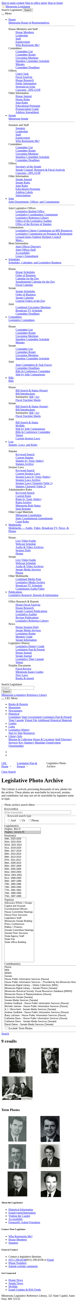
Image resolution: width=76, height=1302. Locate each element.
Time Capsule (16, 720)
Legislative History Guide (30, 646)
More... (20, 240)
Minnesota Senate (18, 118)
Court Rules (22, 521)
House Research (25, 80)
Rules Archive (23, 502)
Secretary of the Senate (28, 166)
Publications (15, 591)
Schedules (14, 259)
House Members (25, 32)
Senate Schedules (25, 291)
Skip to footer (55, 2)
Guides (12, 723)
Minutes (20, 64)
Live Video (22, 540)
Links (11, 726)
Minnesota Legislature (17, 6)
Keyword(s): (11, 808)
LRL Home (4, 765)
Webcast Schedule (26, 543)
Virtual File (31, 720)
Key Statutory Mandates (32, 742)
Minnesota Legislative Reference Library (24, 694)
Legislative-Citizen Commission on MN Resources (44, 230)
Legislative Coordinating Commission (37, 214)
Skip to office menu (36, 2)
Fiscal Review (23, 668)
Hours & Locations (43, 739)
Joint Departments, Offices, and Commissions (33, 201)
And (13, 820)
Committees (15, 316)
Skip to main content (12, 2)
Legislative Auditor (26, 614)
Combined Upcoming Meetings (33, 307)
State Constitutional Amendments (34, 518)
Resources (29, 733)
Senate (12, 115)
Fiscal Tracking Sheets (28, 400)
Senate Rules (23, 182)
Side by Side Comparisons (30, 374)
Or (23, 820)
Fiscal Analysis (24, 77)
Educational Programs (28, 105)
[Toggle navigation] (2, 14)
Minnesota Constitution (29, 515)
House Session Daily (27, 627)
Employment (23, 41)
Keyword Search (25, 454)
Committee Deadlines (28, 67)
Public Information (26, 83)
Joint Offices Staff (26, 249)
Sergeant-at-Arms (25, 86)
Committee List (24, 51)
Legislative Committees (21, 320)
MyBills (20, 425)
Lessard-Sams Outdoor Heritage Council (38, 236)
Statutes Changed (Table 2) (31, 486)
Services (13, 742)
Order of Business (26, 275)
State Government (32, 717)
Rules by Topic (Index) (28, 499)
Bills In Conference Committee (33, 371)
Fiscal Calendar (24, 284)
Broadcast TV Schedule (29, 310)
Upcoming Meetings (27, 57)
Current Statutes (24, 457)
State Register (23, 508)
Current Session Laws (28, 438)
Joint (11, 198)
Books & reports (25, 678)
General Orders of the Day (30, 300)
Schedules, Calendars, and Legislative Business (34, 262)
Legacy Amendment (27, 256)
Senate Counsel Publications (31, 611)
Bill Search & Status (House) (32, 390)
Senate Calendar (25, 297)
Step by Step (15, 733)
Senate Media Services (28, 569)
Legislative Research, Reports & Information (33, 595)
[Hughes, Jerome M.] (22, 832)
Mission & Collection (20, 739)
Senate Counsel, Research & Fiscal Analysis (40, 169)
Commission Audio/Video (30, 588)
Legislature (14, 717)
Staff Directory (63, 739)
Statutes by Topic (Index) (30, 460)
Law (11, 441)
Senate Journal (24, 179)
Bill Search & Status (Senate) (32, 406)
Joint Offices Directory (28, 246)
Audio (32, 540)
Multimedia (14, 524)
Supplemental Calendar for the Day (35, 281)
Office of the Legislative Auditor (34, 220)
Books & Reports (18, 704)
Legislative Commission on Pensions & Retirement (44, 233)
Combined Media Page (28, 579)
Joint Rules (22, 102)
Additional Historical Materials (55, 720)
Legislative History (19, 729)
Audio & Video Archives (29, 547)
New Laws (22, 675)
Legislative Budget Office (30, 211)
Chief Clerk (22, 73)
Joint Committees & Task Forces (34, 364)
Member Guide (24, 636)
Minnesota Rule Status (28, 505)
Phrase (35, 820)
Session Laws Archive (28, 479)
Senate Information (26, 639)
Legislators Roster (26, 633)
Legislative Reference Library (32, 217)
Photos (19, 553)
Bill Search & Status (27, 422)
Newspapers (15, 710)
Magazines (14, 707)
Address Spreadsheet (27, 112)
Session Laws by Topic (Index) (33, 476)
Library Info (15, 736)
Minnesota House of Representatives (28, 22)
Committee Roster (26, 54)
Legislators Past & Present (30, 649)
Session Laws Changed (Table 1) (34, 483)
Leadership (22, 35)
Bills (11, 377)
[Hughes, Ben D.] (22, 829)
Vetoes (19, 435)
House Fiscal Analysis (28, 604)
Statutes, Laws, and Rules (22, 444)
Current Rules (23, 495)
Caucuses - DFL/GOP (28, 89)
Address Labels (24, 192)
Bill (31, 396)
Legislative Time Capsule (30, 659)
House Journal (24, 96)
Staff (18, 38)
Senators (20, 128)
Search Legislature (11, 9)
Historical (13, 713)
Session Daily (23, 550)
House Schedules (25, 272)
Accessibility (23, 252)
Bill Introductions (25, 393)
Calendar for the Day (27, 278)
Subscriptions (23, 195)
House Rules (23, 99)
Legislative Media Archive (30, 582)
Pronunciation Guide (27, 109)
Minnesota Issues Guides (29, 671)
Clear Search (8, 771)
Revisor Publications (27, 617)
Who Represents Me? (28, 45)
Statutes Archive (25, 464)
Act (37, 396)
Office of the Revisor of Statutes (33, 224)
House (12, 19)
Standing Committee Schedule (32, 61)
